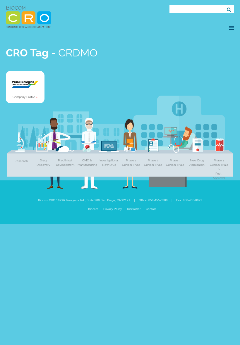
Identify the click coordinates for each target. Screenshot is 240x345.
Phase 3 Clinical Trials (175, 162)
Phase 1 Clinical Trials (131, 162)
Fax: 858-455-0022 (189, 200)
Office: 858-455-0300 (153, 200)
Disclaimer (133, 209)
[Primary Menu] (231, 28)
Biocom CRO (28, 17)
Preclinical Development (65, 162)
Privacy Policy (112, 209)
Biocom (93, 209)
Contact (151, 209)
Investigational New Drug (109, 162)
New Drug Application (197, 162)
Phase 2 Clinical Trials (153, 162)
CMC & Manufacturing (87, 162)
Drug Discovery (43, 162)
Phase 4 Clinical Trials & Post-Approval (219, 169)
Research (21, 161)
